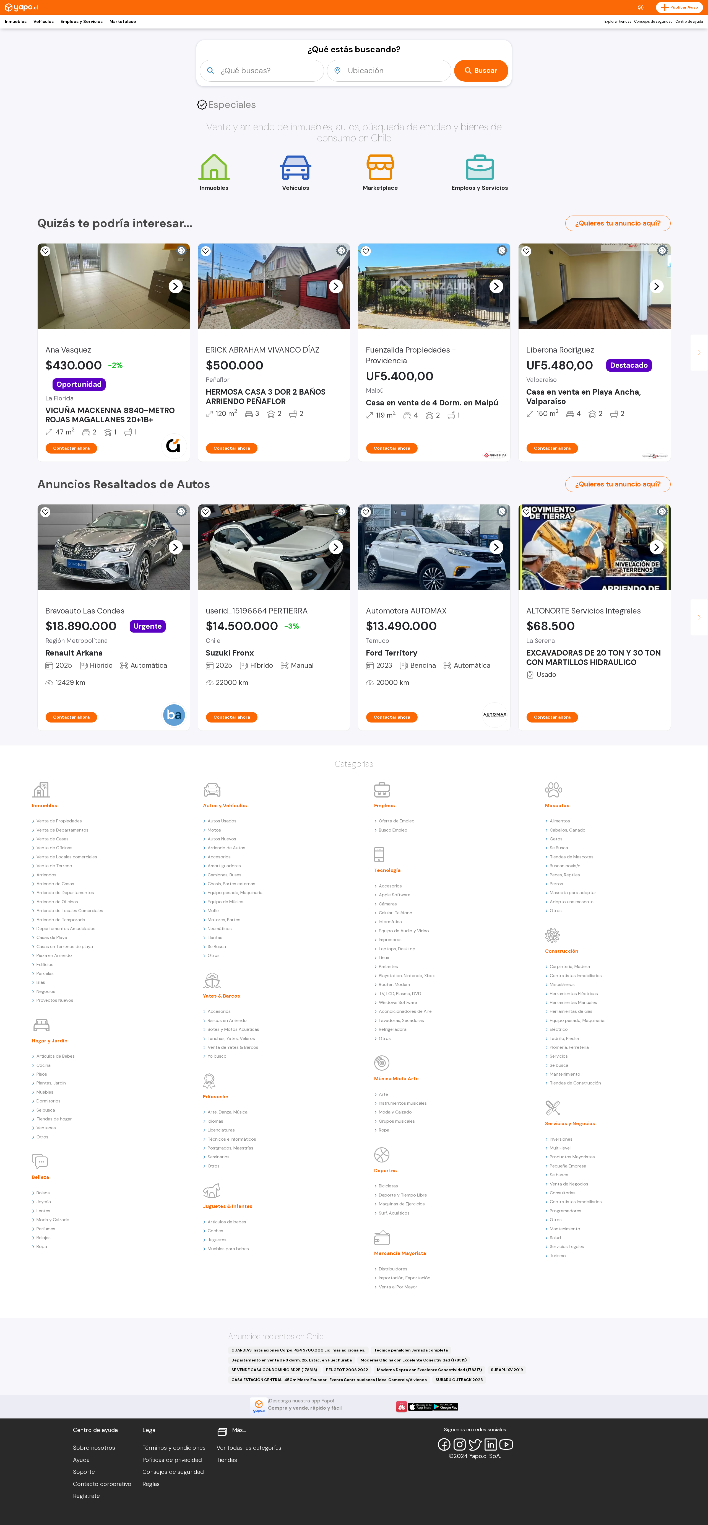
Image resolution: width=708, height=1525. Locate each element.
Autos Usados (222, 821)
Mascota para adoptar (573, 892)
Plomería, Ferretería (569, 1047)
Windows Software (398, 1002)
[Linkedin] (490, 1444)
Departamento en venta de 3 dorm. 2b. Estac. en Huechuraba (291, 1360)
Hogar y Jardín (49, 1040)
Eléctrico (559, 1029)
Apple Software (394, 895)
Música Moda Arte (396, 1078)
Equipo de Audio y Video (404, 931)
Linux (384, 957)
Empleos (384, 805)
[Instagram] (459, 1444)
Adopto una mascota (572, 902)
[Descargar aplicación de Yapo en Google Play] (445, 1407)
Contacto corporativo (102, 1484)
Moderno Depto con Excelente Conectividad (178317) (429, 1369)
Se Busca (217, 946)
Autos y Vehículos (225, 805)
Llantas (215, 937)
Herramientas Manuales (573, 1002)
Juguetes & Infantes (228, 1206)
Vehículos (43, 21)
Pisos (42, 1074)
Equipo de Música (225, 902)
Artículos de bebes (227, 1222)
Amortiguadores (224, 866)
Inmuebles (16, 21)
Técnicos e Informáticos (232, 1139)
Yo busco (217, 1056)
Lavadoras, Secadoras (401, 1020)
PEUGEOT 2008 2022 (347, 1369)
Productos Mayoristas (572, 1157)
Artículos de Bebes (56, 1056)
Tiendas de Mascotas (572, 857)
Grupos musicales (397, 1121)
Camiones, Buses (224, 875)
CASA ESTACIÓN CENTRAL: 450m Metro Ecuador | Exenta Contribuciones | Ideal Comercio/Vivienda (329, 1379)
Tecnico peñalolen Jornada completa (411, 1350)
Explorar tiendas (618, 21)
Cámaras (388, 904)
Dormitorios (49, 1101)
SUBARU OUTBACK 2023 (459, 1379)
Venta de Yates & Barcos (233, 1047)
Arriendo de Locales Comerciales (70, 910)
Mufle (213, 910)
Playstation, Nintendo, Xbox (407, 975)
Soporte (84, 1472)
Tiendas (227, 1460)
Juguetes (217, 1240)
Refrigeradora (393, 1029)
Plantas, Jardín (51, 1083)
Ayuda (81, 1460)
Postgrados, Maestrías (230, 1148)
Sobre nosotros (94, 1448)
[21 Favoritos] (45, 251)
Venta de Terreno (54, 866)
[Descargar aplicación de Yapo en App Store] (420, 1407)
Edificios (45, 964)
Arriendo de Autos (226, 848)
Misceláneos (562, 984)
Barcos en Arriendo (227, 1020)
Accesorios (219, 857)
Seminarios (219, 1157)
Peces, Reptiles (565, 875)
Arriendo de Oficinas (57, 902)
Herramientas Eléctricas (574, 993)
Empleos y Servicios (82, 21)
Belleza (40, 1177)
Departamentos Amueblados (66, 928)
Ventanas (46, 1128)
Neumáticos (220, 928)
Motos (214, 830)
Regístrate (86, 1496)
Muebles (45, 1092)
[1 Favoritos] (526, 251)
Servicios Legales (567, 1246)
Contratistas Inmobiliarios (576, 975)
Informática (390, 922)
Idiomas (215, 1121)
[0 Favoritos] (366, 251)
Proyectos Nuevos (55, 1000)
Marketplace (123, 21)
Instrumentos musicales (403, 1103)
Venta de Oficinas (54, 848)
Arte (383, 1094)
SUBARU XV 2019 (507, 1369)
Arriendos (46, 875)
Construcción (561, 951)
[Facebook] (444, 1444)
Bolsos (43, 1193)
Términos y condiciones (173, 1448)
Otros (42, 1137)
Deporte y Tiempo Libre (403, 1195)
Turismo (558, 1256)
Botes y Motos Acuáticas (233, 1029)
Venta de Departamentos (62, 830)
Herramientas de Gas (571, 1011)
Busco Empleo (393, 830)
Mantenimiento (565, 1074)
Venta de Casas (53, 839)
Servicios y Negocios (570, 1123)
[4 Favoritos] (206, 251)
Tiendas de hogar (54, 1119)
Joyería (44, 1202)
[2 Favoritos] (206, 512)
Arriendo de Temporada (61, 920)
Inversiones (561, 1139)
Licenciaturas (221, 1130)
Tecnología (387, 870)
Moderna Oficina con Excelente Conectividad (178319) (414, 1360)
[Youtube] (506, 1444)
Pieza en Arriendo (54, 955)
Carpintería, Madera (570, 966)
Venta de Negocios (569, 1184)
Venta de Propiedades (59, 821)
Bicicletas (388, 1186)
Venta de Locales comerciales (67, 857)
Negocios (46, 991)
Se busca (46, 1110)
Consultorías (563, 1193)
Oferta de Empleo (397, 821)
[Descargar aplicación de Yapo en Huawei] (401, 1406)
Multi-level (560, 1148)
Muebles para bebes (228, 1249)
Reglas (151, 1484)
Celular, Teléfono (395, 913)
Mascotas (557, 805)
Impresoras (390, 940)
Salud (555, 1238)
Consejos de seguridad (653, 21)
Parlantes (388, 966)
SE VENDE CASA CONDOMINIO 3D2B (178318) (274, 1369)
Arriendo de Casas (55, 884)
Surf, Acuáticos (394, 1213)
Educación (215, 1096)
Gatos (556, 839)
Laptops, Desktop (397, 949)
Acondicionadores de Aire (405, 1011)
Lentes (43, 1211)
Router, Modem (394, 984)
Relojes (44, 1238)
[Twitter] (475, 1444)
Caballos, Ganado (567, 830)
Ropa (42, 1246)
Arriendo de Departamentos (65, 892)
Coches (215, 1231)
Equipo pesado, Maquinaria (235, 892)
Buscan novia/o (565, 866)
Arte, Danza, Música (228, 1112)
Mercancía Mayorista (400, 1253)
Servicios (559, 1056)
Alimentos (560, 821)
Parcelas (45, 973)
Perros (556, 884)
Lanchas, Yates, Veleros (231, 1038)
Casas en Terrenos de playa (65, 946)
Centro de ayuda (689, 21)
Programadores (565, 1211)
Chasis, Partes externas (231, 884)
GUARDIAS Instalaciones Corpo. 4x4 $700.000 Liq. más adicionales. (298, 1350)
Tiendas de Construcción (575, 1083)
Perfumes (46, 1229)
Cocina (44, 1065)
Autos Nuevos (222, 839)
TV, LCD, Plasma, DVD (400, 993)
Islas (41, 982)
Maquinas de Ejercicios (402, 1204)
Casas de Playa (52, 937)
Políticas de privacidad (172, 1460)
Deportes (385, 1170)
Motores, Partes (224, 920)
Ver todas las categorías (249, 1448)
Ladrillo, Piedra (564, 1038)
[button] (176, 286)
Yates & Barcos (221, 996)
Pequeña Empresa (568, 1166)
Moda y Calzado (53, 1220)
